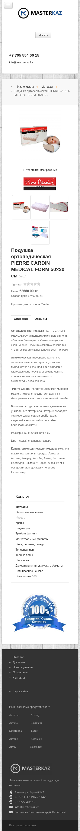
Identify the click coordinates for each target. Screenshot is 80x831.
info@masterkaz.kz (21, 62)
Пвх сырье (22, 560)
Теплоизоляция (25, 549)
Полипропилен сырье (29, 571)
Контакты (19, 677)
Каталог (18, 657)
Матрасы (47, 86)
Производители (23, 667)
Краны (20, 522)
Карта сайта (20, 691)
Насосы (20, 517)
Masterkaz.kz (25, 86)
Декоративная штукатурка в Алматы (39, 565)
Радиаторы (23, 528)
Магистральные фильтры (32, 539)
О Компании (20, 672)
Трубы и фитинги (26, 533)
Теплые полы (24, 555)
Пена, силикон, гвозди (30, 544)
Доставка (19, 662)
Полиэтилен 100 (26, 576)
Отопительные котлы (29, 512)
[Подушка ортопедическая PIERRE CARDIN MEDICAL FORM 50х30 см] (21, 207)
